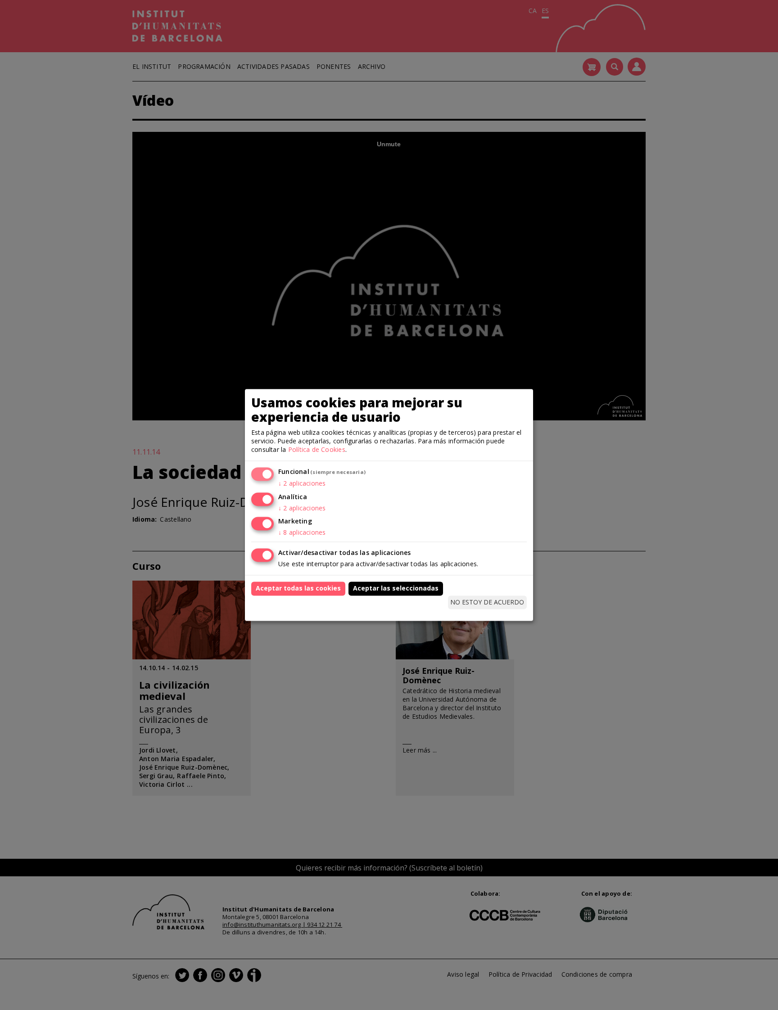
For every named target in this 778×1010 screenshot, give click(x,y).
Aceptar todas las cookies (298, 588)
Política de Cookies (316, 449)
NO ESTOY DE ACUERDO (487, 602)
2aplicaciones (302, 483)
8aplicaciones (302, 532)
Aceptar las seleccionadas (396, 588)
